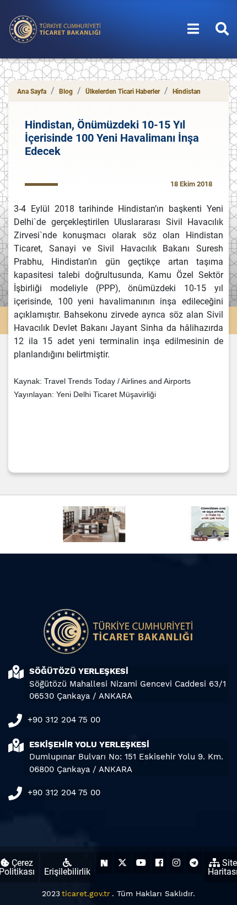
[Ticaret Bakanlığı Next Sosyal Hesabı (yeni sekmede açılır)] (104, 863)
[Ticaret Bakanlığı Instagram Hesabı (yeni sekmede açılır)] (176, 863)
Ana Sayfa (31, 91)
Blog (66, 91)
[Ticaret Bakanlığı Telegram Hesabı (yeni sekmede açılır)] (194, 863)
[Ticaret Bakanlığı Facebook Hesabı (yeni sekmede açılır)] (159, 863)
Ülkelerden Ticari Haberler (122, 91)
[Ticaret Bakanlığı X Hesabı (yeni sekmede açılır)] (122, 863)
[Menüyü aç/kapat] (193, 29)
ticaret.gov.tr (86, 893)
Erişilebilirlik (67, 871)
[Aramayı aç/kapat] (222, 29)
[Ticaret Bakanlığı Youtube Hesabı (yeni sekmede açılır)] (141, 863)
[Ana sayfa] (55, 28)
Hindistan (187, 91)
